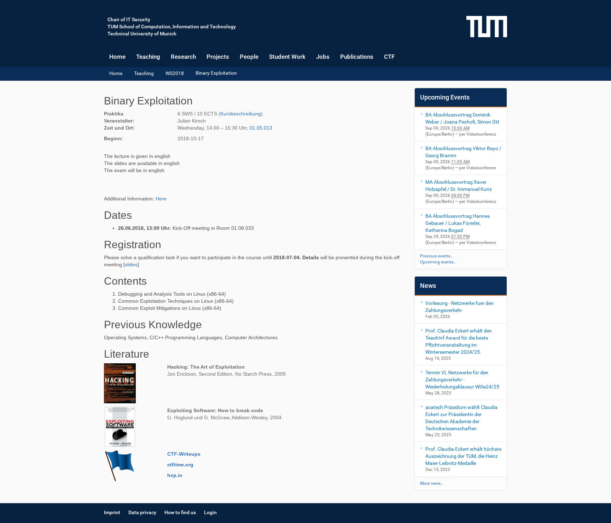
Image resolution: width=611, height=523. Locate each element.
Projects (217, 56)
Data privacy (142, 512)
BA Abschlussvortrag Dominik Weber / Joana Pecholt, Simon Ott (462, 118)
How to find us (180, 512)
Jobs (323, 56)
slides (131, 264)
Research (183, 56)
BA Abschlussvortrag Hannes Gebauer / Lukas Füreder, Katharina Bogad (457, 223)
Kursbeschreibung (240, 113)
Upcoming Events (445, 97)
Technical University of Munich (141, 33)
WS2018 (174, 73)
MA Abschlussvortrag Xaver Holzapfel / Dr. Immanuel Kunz (458, 185)
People (249, 56)
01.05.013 (261, 128)
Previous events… (436, 256)
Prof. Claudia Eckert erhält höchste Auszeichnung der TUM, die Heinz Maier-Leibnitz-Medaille (463, 456)
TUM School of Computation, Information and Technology (171, 26)
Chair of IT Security (128, 19)
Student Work (287, 56)
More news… (431, 483)
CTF (389, 56)
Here (161, 198)
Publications (356, 56)
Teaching (148, 56)
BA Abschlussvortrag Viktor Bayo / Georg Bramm (463, 152)
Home (117, 56)
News (428, 285)
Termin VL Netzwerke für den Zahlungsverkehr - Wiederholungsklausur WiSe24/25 (462, 380)
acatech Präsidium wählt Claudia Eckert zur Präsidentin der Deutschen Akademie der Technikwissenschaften (461, 417)
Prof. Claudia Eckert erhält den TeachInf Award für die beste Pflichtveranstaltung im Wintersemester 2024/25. (458, 341)
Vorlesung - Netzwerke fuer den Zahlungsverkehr (459, 306)
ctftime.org (180, 464)
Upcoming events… (438, 262)
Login (210, 512)
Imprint (112, 512)
